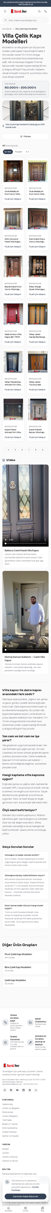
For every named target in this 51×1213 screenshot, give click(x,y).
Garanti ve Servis (10, 1160)
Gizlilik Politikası (9, 1132)
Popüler (18, 151)
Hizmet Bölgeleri (10, 1116)
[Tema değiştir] (39, 11)
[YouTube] (17, 1090)
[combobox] (25, 20)
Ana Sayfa (6, 28)
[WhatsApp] (36, 1090)
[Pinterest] (29, 1090)
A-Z (27, 151)
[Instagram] (4, 1090)
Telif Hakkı (7, 1120)
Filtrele (27, 136)
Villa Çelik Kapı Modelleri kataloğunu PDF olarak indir (25, 126)
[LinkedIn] (23, 1090)
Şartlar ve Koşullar (10, 1136)
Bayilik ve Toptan (10, 1124)
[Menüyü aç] (5, 11)
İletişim (5, 1149)
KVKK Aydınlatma (9, 1128)
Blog (42, 1211)
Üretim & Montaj (9, 1156)
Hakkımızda (7, 1104)
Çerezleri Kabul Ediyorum (25, 1196)
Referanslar (7, 1112)
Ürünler (5, 1152)
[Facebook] (11, 1090)
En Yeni (8, 151)
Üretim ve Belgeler (11, 1108)
